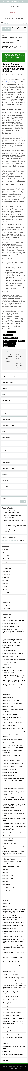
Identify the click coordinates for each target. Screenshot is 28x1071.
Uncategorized (6, 1051)
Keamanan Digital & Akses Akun (11, 742)
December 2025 (7, 565)
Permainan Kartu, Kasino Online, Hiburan (13, 832)
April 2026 (5, 552)
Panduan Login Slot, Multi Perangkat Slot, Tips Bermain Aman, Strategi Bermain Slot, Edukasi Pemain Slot (13, 799)
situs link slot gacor (8, 382)
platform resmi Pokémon (10, 340)
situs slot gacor (7, 419)
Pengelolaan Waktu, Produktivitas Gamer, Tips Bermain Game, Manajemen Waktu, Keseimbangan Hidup (14, 828)
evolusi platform (7, 335)
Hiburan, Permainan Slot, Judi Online (12, 688)
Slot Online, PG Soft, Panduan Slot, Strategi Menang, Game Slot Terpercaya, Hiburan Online (13, 941)
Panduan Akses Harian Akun (10, 772)
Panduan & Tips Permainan (9, 769)
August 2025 (6, 577)
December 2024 (7, 602)
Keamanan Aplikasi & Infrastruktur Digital (13, 739)
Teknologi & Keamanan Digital (10, 1006)
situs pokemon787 (9, 81)
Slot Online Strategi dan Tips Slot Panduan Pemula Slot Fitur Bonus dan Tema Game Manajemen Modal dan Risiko (13, 917)
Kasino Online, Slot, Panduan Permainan (13, 722)
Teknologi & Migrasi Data (9, 1009)
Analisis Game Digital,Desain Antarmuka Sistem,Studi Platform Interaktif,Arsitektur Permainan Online (13, 631)
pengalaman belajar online (10, 337)
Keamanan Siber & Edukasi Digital (11, 760)
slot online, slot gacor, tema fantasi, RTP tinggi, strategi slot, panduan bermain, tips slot (13, 947)
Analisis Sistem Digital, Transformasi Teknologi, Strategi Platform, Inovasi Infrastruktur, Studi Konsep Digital (12, 640)
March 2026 (6, 555)
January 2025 (6, 599)
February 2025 (6, 596)
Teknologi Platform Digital (9, 1031)
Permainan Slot (7, 836)
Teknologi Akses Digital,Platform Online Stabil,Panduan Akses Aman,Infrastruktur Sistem (13, 1023)
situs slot (5, 881)
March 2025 (6, 593)
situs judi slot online (8, 878)
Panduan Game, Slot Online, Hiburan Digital (13, 788)
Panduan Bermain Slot (8, 775)
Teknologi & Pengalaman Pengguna (12, 1012)
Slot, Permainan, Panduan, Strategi (11, 965)
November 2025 (7, 568)
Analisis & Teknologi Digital (10, 623)
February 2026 (6, 559)
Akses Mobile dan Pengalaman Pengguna (13, 620)
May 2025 (5, 586)
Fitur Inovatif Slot (7, 667)
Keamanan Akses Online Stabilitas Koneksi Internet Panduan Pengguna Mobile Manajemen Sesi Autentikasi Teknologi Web (14, 730)
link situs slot (6, 400)
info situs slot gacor (8, 697)
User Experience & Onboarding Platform (13, 1054)
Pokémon (21, 340)
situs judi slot (6, 872)
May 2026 (5, 549)
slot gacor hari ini (7, 903)
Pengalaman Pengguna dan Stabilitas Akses (14, 823)
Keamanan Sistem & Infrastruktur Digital (13, 763)
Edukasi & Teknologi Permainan (11, 656)
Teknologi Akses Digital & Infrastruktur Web (14, 1018)
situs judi (5, 869)
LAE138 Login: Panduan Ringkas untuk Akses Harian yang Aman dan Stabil (12, 1)
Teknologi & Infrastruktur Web (10, 1003)
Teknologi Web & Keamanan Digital (11, 1034)
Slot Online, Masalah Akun (9, 928)
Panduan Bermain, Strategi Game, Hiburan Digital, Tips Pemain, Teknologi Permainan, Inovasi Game (13, 780)
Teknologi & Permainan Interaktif (11, 1015)
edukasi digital (12, 332)
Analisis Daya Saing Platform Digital (12, 626)
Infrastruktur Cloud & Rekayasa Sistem (12, 703)
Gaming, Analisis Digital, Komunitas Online (13, 685)
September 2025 (7, 574)
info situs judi (6, 694)
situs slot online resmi (8, 891)
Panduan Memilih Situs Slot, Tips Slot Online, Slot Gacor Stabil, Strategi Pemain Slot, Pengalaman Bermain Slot (14, 806)
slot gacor (5, 388)
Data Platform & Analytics (9, 650)
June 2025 (5, 583)
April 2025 (5, 590)
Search (4, 498)
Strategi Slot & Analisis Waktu (10, 996)
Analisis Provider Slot (8, 636)
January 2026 (6, 562)
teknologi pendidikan (8, 346)
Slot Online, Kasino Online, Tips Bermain (13, 925)
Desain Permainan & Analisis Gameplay (13, 653)
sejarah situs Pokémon (9, 343)
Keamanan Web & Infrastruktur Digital (12, 766)
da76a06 (6, 74)
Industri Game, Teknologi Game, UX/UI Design (14, 691)
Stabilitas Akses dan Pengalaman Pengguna (14, 968)
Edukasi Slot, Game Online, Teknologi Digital (14, 659)
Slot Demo (5, 897)
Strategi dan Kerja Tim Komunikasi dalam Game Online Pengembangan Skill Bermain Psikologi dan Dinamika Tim (13, 979)
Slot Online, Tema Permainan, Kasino (12, 962)
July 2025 (5, 580)
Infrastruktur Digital (8, 706)
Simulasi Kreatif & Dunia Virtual (11, 866)
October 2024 (6, 608)
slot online (5, 906)
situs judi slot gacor (8, 875)
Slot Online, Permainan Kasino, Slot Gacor (13, 936)
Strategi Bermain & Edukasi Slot (11, 974)
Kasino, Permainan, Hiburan (10, 725)
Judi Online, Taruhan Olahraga (10, 714)
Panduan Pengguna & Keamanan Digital (12, 810)
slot (4, 394)
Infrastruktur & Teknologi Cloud (11, 700)
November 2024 (7, 605)
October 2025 (6, 571)
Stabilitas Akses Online (9, 971)
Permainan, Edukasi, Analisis (10, 843)
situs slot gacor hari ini (9, 425)
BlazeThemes (17, 1068)
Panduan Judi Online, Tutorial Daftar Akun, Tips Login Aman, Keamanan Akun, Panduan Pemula (14, 793)
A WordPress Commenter (9, 540)
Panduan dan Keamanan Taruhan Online (13, 785)
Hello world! (21, 540)
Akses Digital (6, 617)
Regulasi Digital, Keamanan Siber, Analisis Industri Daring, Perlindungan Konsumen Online (13, 853)
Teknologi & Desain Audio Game (11, 999)
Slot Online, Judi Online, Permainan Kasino (13, 922)
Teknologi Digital (7, 1028)
